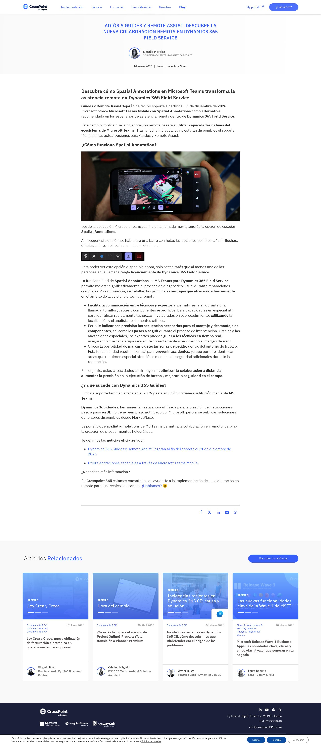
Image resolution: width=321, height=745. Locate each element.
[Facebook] (200, 512)
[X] (209, 512)
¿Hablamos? (284, 7)
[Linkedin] (218, 512)
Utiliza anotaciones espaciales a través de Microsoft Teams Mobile (143, 462)
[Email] (226, 512)
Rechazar (276, 739)
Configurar (298, 739)
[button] (72, 7)
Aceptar (256, 739)
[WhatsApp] (235, 512)
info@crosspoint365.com (265, 727)
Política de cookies (151, 741)
